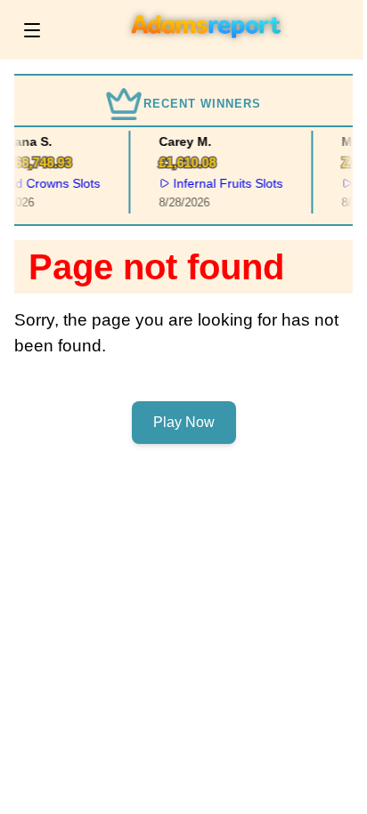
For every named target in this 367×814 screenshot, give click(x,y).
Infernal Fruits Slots (226, 183)
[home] (207, 47)
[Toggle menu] (32, 30)
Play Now (184, 422)
